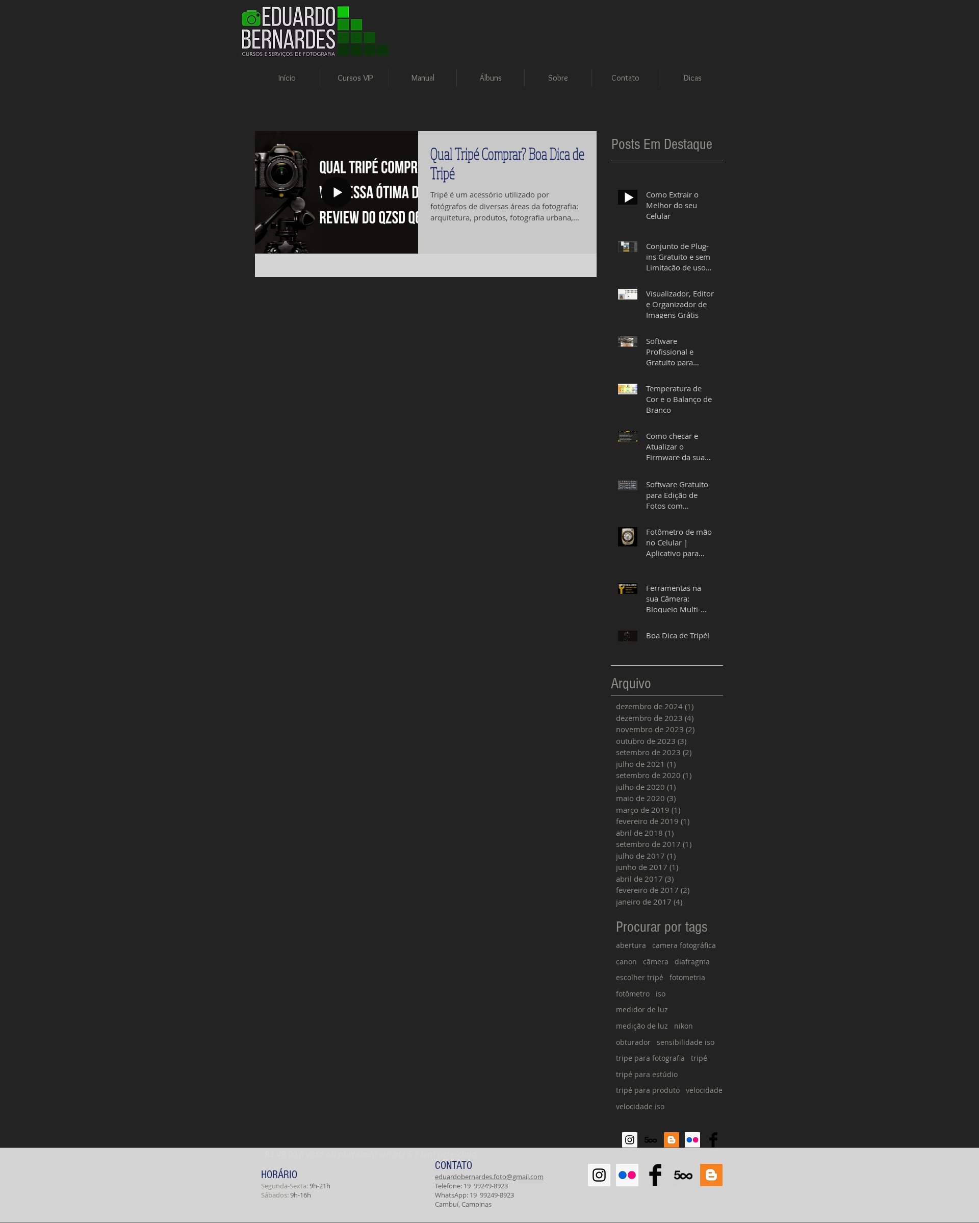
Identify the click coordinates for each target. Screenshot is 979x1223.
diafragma (692, 961)
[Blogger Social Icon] (671, 1139)
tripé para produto (648, 1090)
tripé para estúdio (647, 1074)
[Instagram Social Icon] (629, 1139)
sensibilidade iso (685, 1042)
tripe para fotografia (650, 1058)
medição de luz (642, 1026)
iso (660, 994)
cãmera (655, 961)
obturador (633, 1042)
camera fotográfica (684, 945)
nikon (683, 1026)
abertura (631, 945)
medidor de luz (642, 1009)
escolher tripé (639, 977)
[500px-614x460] (650, 1139)
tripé (699, 1058)
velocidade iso (640, 1106)
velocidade (704, 1090)
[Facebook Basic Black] (713, 1139)
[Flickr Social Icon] (692, 1139)
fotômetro (633, 994)
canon (626, 961)
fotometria (687, 977)
